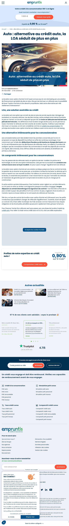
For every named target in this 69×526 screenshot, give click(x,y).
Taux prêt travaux (7, 417)
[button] (4, 522)
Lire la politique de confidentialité (13, 511)
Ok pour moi (30, 517)
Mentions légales (40, 442)
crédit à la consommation (51, 126)
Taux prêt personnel (8, 414)
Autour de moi (54, 365)
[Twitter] (42, 490)
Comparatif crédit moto (43, 411)
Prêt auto (5, 389)
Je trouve (38, 365)
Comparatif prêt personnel (44, 417)
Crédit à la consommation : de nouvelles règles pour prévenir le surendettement (23, 291)
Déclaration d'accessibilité (43, 439)
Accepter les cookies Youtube (34, 230)
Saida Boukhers (12, 89)
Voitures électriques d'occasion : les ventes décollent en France (24, 302)
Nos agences (6, 445)
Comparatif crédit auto (43, 409)
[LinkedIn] (46, 490)
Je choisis (11, 517)
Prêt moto (5, 392)
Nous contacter (7, 447)
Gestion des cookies (41, 450)
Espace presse (6, 450)
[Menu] (3, 3)
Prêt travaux (5, 400)
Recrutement (6, 453)
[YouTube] (50, 490)
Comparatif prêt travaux (43, 419)
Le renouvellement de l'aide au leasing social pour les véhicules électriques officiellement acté (57, 292)
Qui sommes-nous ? (8, 439)
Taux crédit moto (7, 411)
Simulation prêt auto (42, 389)
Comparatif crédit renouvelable (46, 414)
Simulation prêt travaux (43, 394)
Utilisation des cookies (42, 447)
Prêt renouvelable (7, 394)
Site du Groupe (6, 442)
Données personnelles (42, 445)
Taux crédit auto (7, 409)
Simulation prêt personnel (44, 392)
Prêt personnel (6, 397)
